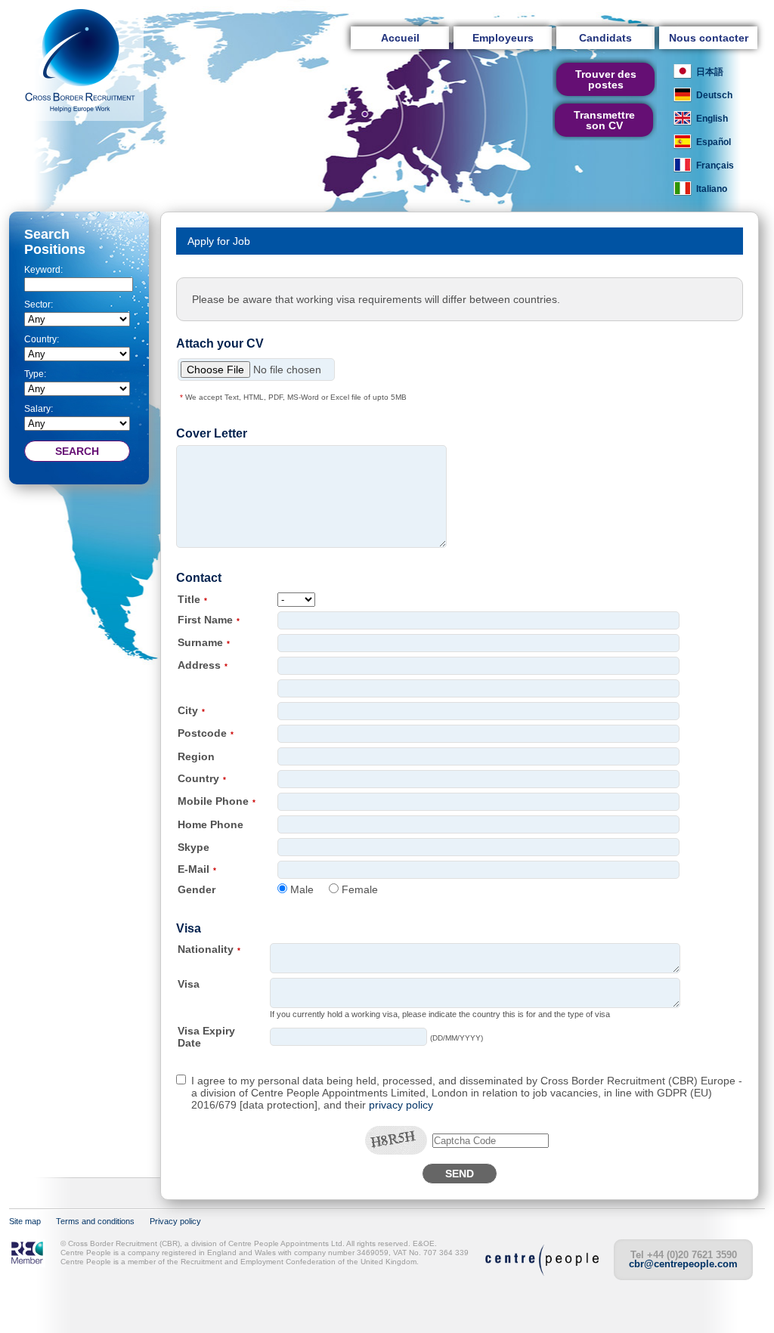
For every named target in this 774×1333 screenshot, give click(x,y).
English (712, 118)
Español (713, 142)
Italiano (711, 189)
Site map (25, 1221)
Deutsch (714, 95)
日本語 (709, 71)
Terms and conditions (95, 1221)
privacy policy (401, 1105)
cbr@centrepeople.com (683, 1264)
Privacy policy (175, 1221)
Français (715, 165)
